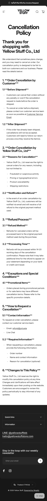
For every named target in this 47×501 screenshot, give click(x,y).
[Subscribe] (40, 460)
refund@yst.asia (19, 328)
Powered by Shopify (31, 490)
